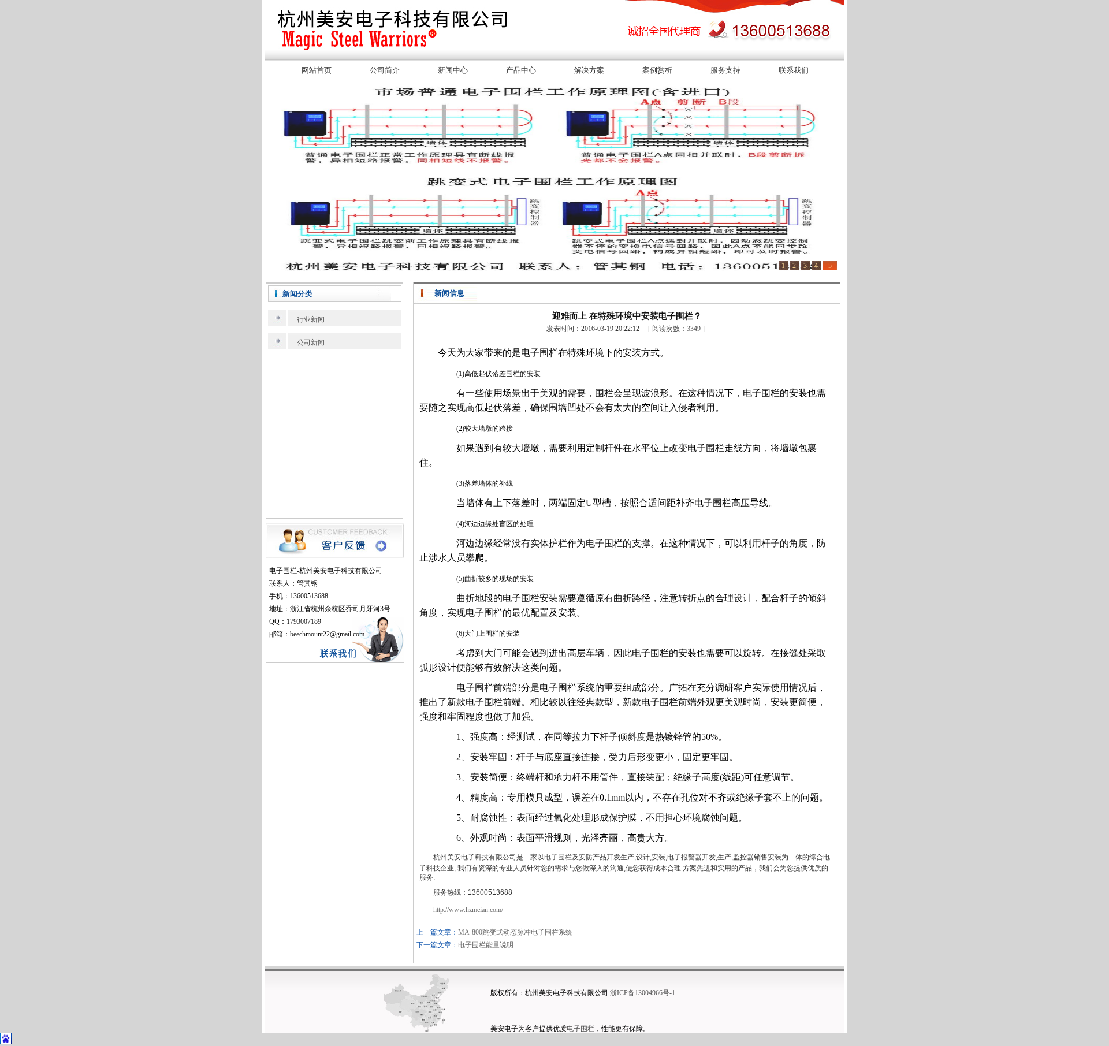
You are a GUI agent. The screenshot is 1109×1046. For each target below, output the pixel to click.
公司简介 (385, 70)
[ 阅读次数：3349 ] (676, 329)
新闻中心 (453, 70)
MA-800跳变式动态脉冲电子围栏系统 (515, 932)
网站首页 (317, 70)
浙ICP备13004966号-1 (642, 993)
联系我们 (794, 70)
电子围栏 (558, 857)
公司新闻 (311, 342)
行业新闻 (311, 319)
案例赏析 (657, 70)
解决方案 (589, 70)
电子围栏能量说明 (485, 945)
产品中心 (521, 70)
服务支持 (725, 70)
